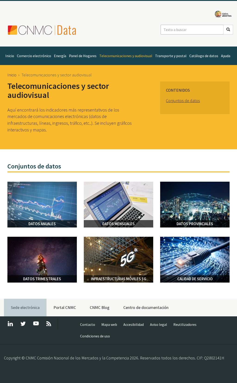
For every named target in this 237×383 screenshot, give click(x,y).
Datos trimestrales (42, 278)
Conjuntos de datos (183, 100)
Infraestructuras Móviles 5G (118, 278)
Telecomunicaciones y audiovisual (125, 55)
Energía (60, 55)
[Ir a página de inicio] (45, 30)
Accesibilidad (133, 324)
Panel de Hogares (83, 55)
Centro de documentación (145, 307)
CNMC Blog (99, 307)
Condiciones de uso (95, 336)
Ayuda (225, 55)
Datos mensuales (118, 223)
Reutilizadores (184, 324)
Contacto (87, 324)
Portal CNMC (64, 307)
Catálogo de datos (203, 55)
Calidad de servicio (195, 278)
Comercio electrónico (34, 55)
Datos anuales (42, 223)
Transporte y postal (171, 55)
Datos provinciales (195, 223)
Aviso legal (158, 324)
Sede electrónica (25, 307)
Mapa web (109, 324)
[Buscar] (228, 29)
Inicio (9, 55)
